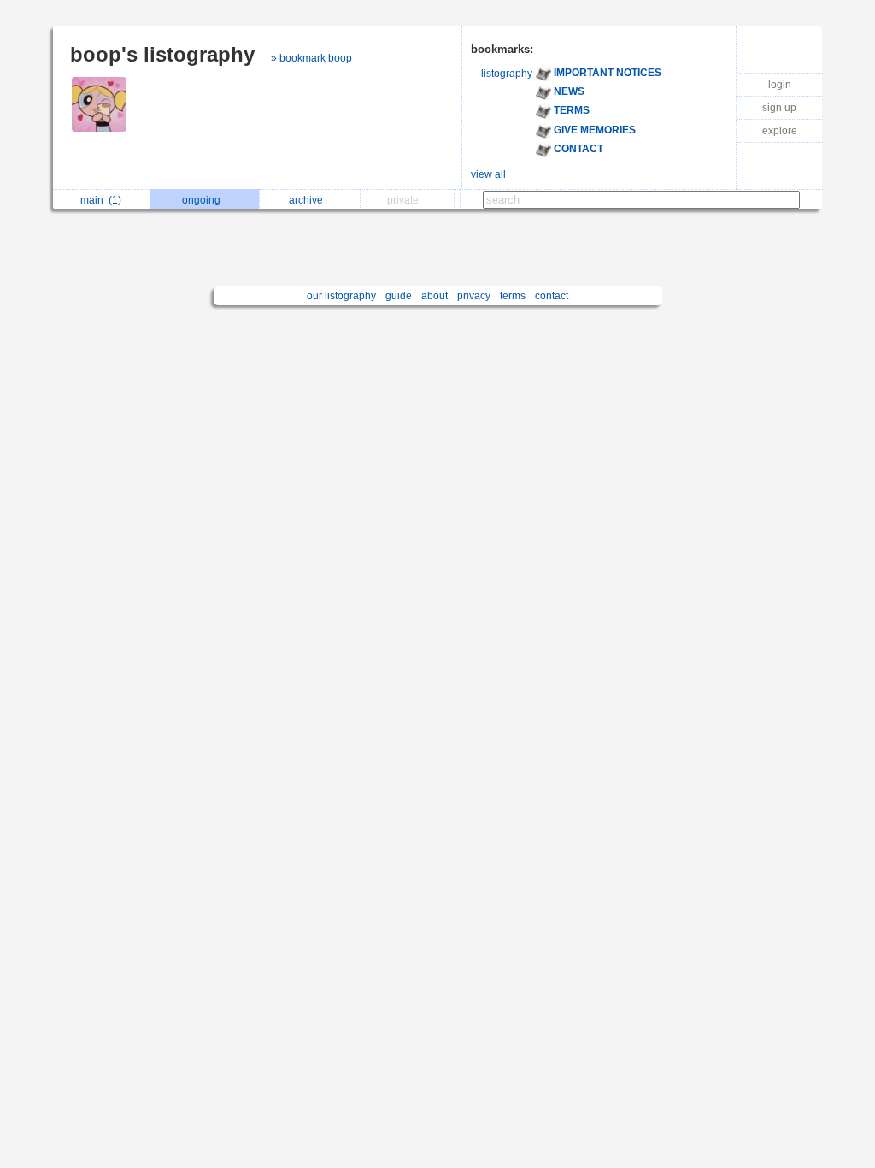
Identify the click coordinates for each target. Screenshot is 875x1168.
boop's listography (162, 54)
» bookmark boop (311, 58)
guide (398, 296)
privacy (473, 296)
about (434, 296)
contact (551, 296)
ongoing (204, 200)
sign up (779, 108)
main (100, 200)
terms (513, 296)
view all (488, 174)
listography (506, 74)
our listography (341, 296)
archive (308, 200)
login (779, 85)
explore (779, 131)
